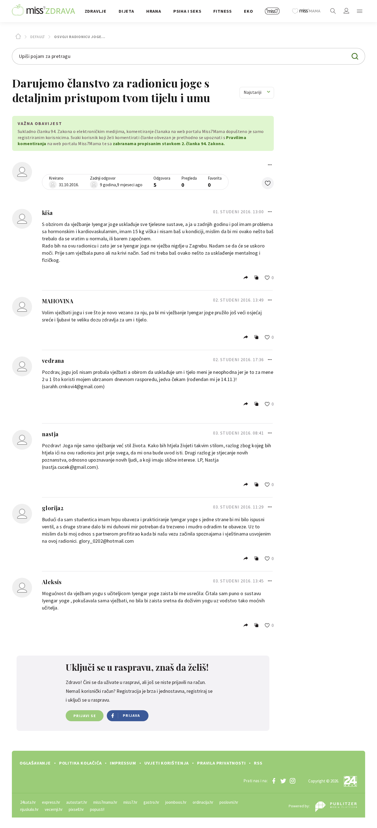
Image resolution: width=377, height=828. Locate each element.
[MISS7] (272, 11)
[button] (268, 183)
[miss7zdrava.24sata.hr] (43, 11)
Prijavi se (84, 715)
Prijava (131, 715)
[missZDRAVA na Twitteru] (283, 781)
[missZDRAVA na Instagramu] (292, 781)
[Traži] (333, 11)
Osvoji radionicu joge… (79, 36)
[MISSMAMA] (306, 11)
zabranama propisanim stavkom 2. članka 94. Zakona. (169, 143)
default (37, 36)
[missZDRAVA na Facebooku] (273, 781)
